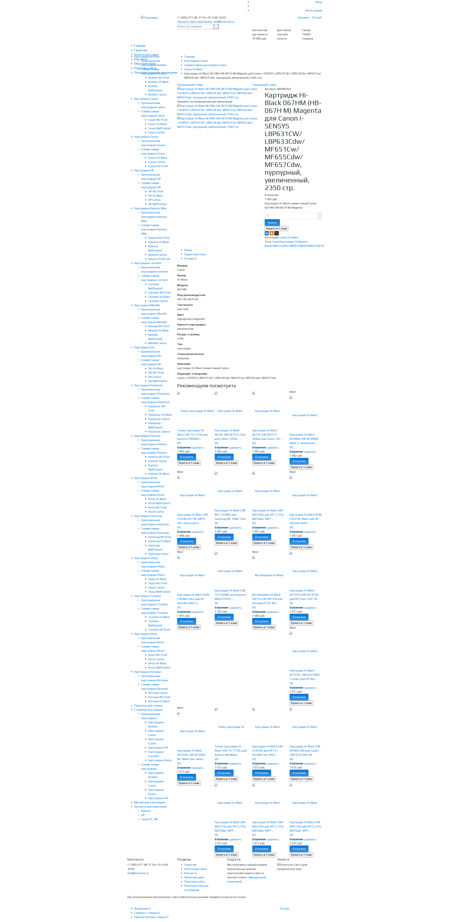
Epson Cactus (156, 162)
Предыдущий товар (190, 84)
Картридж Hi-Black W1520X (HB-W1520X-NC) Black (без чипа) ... (191, 755)
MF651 (295, 246)
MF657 (313, 246)
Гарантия (140, 50)
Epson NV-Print (158, 166)
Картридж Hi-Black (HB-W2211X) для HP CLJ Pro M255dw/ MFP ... (230, 826)
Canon (276, 241)
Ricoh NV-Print (157, 507)
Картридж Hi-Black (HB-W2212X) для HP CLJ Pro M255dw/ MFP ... (268, 826)
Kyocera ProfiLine (159, 259)
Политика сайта (194, 881)
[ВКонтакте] (267, 233)
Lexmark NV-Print (159, 292)
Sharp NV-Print (157, 583)
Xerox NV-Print (157, 655)
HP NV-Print (155, 191)
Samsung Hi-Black (159, 541)
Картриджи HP (144, 170)
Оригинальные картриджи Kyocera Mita (154, 217)
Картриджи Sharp (146, 558)
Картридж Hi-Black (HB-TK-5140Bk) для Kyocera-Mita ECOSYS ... (231, 595)
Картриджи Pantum (147, 435)
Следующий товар (264, 84)
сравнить (198, 447)
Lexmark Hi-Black (159, 296)
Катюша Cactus (158, 692)
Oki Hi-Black (155, 368)
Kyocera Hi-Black (158, 242)
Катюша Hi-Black (159, 701)
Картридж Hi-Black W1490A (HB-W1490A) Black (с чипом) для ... (304, 439)
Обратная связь (194, 877)
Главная (139, 45)
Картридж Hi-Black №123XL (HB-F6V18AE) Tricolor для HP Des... (305, 675)
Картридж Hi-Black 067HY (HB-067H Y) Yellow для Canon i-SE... (267, 434)
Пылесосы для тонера (148, 705)
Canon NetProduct (159, 128)
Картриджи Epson (146, 136)
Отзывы (190, 258)
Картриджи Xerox (146, 633)
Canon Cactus (156, 132)
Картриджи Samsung (148, 516)
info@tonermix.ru (223, 21)
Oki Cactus (154, 376)
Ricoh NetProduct (159, 503)
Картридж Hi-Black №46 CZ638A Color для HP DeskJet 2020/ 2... (193, 599)
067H (320, 246)
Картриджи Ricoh (145, 478)
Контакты (190, 873)
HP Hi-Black (155, 195)
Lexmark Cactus (158, 301)
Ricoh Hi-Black (157, 499)
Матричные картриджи (149, 802)
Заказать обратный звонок (194, 21)
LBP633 (286, 246)
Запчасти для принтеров (150, 806)
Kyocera (146, 810)
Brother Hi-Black (158, 82)
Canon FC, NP (149, 819)
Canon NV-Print (157, 119)
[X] (276, 233)
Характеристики (195, 254)
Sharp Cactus (156, 587)
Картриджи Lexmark (147, 263)
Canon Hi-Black (157, 124)
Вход (318, 2)
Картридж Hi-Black (292, 241)
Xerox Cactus (156, 659)
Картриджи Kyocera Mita (150, 208)
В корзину (186, 457)
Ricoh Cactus (156, 511)
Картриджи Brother (147, 56)
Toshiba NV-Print (159, 629)
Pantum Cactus (157, 461)
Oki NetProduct (157, 381)
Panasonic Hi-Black (160, 414)
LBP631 (276, 246)
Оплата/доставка (195, 869)
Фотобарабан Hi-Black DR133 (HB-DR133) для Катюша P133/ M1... (267, 599)
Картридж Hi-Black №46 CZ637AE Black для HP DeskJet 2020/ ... (306, 519)
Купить (272, 222)
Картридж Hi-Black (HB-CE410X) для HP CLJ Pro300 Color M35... (268, 750)
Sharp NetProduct (159, 591)
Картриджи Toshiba (147, 596)
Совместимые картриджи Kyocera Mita (154, 229)
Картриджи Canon (146, 98)
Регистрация (313, 10)
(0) (179, 443)
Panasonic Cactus (159, 419)
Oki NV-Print (156, 372)
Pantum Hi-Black (158, 473)
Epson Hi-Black (157, 157)
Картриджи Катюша (147, 671)
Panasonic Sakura (159, 431)
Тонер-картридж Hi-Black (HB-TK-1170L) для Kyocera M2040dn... (231, 750)
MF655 (304, 246)
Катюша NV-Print (159, 697)
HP (143, 815)
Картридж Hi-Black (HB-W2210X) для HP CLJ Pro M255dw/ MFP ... (268, 515)
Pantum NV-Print (159, 457)
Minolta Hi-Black (158, 330)
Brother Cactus (157, 94)
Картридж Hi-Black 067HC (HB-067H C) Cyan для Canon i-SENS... (230, 434)
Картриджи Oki (144, 347)
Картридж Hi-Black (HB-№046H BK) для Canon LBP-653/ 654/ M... (305, 750)
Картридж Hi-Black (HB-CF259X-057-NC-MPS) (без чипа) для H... (193, 519)
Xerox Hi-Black (157, 663)
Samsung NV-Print (159, 537)
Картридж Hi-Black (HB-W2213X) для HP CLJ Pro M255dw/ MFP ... (305, 826)
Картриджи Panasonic (148, 385)
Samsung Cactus (158, 553)
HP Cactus (154, 200)
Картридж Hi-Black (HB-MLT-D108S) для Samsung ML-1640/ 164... (230, 515)
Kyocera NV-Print (158, 237)
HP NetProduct (157, 204)
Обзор (188, 250)
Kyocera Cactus (157, 254)
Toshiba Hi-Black (159, 617)
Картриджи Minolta (147, 305)
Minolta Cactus (157, 343)
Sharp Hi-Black (157, 579)
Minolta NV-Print (158, 326)
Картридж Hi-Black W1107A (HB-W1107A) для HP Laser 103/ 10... (304, 595)
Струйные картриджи (148, 709)
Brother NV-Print (158, 77)
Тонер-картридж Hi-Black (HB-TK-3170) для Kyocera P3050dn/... (192, 434)
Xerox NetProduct (159, 667)
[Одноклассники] (272, 233)
